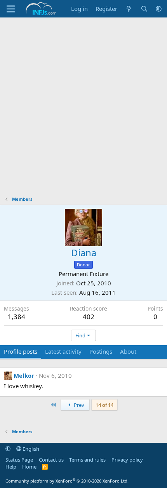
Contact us (51, 459)
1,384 (16, 316)
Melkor (24, 375)
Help (10, 466)
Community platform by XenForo (67, 481)
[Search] (144, 9)
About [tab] (128, 351)
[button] (158, 9)
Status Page (19, 459)
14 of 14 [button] (104, 404)
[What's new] (128, 9)
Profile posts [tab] (20, 351)
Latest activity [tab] (63, 351)
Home (29, 466)
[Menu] (11, 9)
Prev (78, 404)
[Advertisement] (83, 104)
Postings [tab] (100, 351)
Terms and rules (87, 459)
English (30, 448)
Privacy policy (127, 459)
